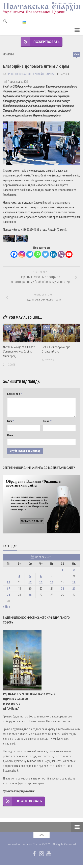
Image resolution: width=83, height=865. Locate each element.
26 (30, 595)
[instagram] (41, 853)
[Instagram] (21, 254)
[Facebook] (14, 254)
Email (47, 421)
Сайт (10, 435)
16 (74, 582)
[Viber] (61, 254)
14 (51, 582)
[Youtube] (69, 254)
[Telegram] (29, 254)
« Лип (6, 606)
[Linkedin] (53, 254)
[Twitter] (45, 254)
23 (74, 588)
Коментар (14, 393)
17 (8, 588)
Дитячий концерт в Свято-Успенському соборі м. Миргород (19, 351)
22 (62, 588)
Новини (8, 54)
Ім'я (10, 421)
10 (8, 582)
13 (41, 582)
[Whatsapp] (37, 254)
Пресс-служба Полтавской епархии (31, 74)
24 (8, 595)
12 (30, 582)
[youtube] (49, 853)
